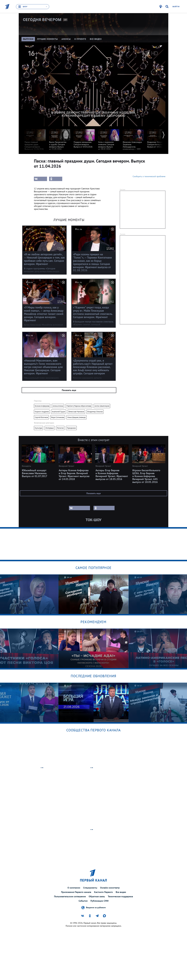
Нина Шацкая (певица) (76, 417)
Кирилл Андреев (42, 411)
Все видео (121, 892)
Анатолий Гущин (58, 411)
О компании (73, 887)
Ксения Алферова (42, 406)
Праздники (71, 428)
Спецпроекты (90, 887)
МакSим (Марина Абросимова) (78, 406)
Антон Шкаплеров (102, 406)
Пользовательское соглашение (70, 896)
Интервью (49, 428)
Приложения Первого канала (76, 892)
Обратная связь (97, 896)
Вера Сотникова (57, 417)
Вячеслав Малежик (76, 411)
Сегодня (42, 20)
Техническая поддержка (120, 896)
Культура (38, 428)
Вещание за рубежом (96, 907)
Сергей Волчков (41, 417)
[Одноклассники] (55, 179)
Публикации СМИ (99, 900)
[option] (35, 138)
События (83, 900)
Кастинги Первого (103, 892)
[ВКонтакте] (40, 179)
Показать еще (69, 390)
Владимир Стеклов (95, 411)
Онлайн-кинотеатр (110, 887)
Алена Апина (58, 406)
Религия (60, 428)
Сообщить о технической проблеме (149, 176)
